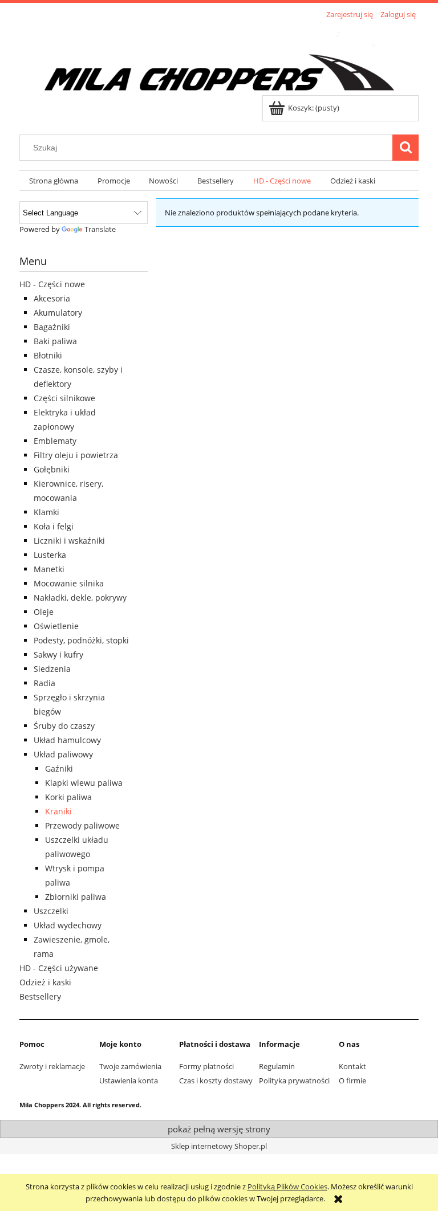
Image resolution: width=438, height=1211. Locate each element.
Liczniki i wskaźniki (69, 540)
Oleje (44, 611)
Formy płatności (206, 1066)
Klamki (46, 512)
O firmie (352, 1080)
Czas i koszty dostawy (216, 1080)
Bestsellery (40, 996)
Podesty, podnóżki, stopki (81, 640)
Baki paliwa (55, 341)
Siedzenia (52, 668)
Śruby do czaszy (64, 725)
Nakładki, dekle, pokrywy (80, 597)
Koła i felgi (54, 526)
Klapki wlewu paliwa (84, 782)
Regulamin (277, 1066)
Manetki (49, 569)
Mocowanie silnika (69, 583)
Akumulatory (58, 312)
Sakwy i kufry (58, 654)
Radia (44, 683)
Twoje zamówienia (130, 1066)
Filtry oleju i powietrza (76, 455)
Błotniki (48, 355)
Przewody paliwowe (82, 825)
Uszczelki (51, 911)
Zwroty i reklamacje (52, 1066)
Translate (100, 229)
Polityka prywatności (294, 1080)
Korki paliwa (68, 797)
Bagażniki (52, 326)
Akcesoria (52, 298)
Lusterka (50, 554)
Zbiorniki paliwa (75, 896)
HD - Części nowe (52, 284)
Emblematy (55, 440)
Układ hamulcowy (67, 740)
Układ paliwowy (63, 754)
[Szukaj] (405, 147)
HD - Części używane (58, 968)
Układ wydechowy (68, 925)
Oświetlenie (56, 626)
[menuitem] (53, 181)
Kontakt (352, 1066)
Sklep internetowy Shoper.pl (219, 1146)
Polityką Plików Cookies (287, 1186)
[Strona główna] (219, 58)
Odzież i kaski (45, 982)
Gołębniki (52, 469)
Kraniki (58, 811)
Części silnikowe (64, 398)
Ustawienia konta (128, 1080)
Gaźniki (59, 768)
